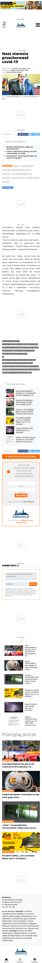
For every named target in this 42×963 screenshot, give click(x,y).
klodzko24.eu (21, 928)
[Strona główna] (6, 959)
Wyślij (33, 584)
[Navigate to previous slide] (3, 5)
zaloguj (21, 495)
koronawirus (7, 188)
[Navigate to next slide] (38, 5)
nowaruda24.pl (9, 928)
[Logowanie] (34, 959)
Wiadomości (7, 166)
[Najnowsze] (20, 959)
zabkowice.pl (32, 928)
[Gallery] (21, 5)
